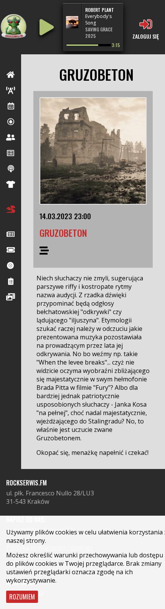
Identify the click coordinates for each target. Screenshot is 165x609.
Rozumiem (22, 596)
